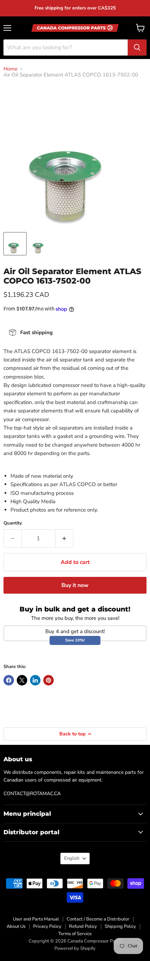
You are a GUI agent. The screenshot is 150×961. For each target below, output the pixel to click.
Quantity (12, 523)
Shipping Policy (120, 926)
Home (10, 69)
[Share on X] (22, 680)
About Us (16, 926)
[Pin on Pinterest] (48, 680)
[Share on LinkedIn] (35, 680)
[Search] (137, 47)
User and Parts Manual (36, 919)
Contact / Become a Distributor (98, 919)
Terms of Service (75, 934)
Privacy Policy (47, 926)
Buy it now (75, 585)
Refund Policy (83, 926)
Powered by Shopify (75, 948)
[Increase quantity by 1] (64, 538)
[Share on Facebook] (8, 680)
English (71, 858)
